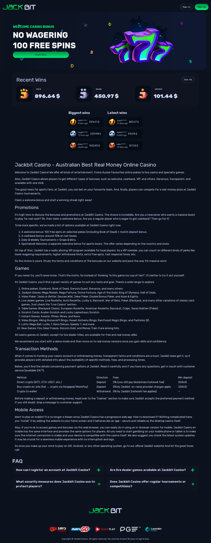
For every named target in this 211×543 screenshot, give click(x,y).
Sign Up (201, 7)
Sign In (186, 7)
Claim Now (40, 55)
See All (188, 79)
